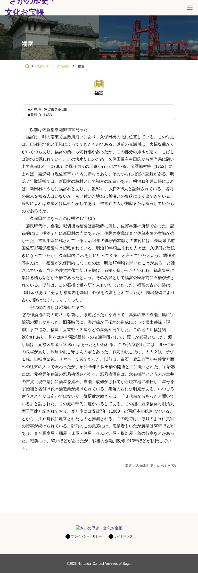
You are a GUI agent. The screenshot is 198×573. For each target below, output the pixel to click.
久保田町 (43, 66)
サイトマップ (123, 536)
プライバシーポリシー (86, 536)
